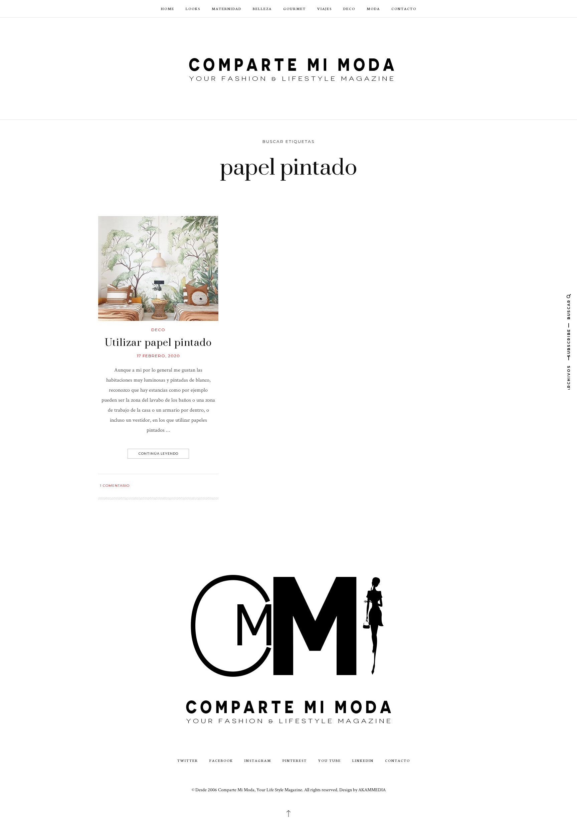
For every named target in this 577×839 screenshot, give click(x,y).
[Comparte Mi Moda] (288, 67)
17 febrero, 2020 (158, 355)
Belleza (262, 8)
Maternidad (226, 8)
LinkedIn (363, 760)
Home (167, 8)
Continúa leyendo (158, 453)
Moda (373, 8)
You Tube (329, 760)
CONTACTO (403, 8)
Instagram (257, 760)
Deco (349, 8)
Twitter (187, 760)
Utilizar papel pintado (158, 343)
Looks (193, 8)
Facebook (221, 760)
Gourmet (294, 8)
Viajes (324, 8)
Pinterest (294, 760)
